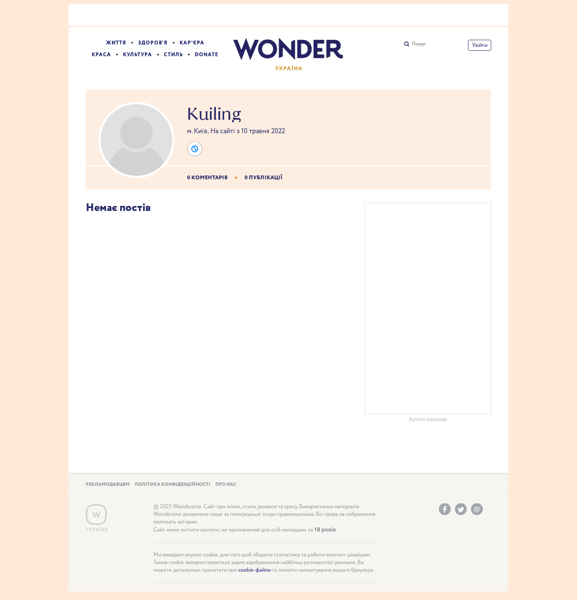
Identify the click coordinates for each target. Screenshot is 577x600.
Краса (101, 54)
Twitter (461, 509)
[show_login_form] (479, 45)
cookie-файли (254, 570)
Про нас (225, 484)
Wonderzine (96, 515)
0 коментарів (207, 178)
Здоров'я (153, 43)
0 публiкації (264, 178)
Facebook (445, 509)
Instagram (477, 509)
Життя (116, 43)
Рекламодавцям (108, 484)
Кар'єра (192, 43)
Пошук (418, 44)
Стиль (173, 54)
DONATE (206, 54)
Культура (137, 54)
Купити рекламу (428, 419)
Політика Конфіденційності (172, 484)
